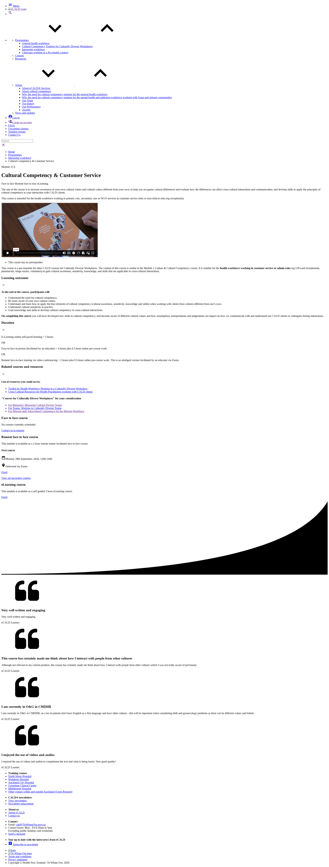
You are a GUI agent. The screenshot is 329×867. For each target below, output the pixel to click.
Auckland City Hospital (21, 782)
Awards (26, 109)
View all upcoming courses (16, 478)
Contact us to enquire (12, 430)
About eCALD (16, 812)
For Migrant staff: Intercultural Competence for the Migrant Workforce (46, 411)
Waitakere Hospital (18, 779)
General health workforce (36, 43)
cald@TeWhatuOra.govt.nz (31, 824)
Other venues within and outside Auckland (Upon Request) (40, 791)
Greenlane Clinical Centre (22, 785)
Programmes (22, 40)
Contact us (14, 815)
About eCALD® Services (36, 88)
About (19, 85)
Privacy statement (17, 859)
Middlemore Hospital (19, 788)
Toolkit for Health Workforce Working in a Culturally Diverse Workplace (47, 388)
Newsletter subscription (21, 803)
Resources (20, 58)
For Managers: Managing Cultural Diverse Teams (35, 405)
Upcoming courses (18, 128)
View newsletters (17, 800)
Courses (19, 55)
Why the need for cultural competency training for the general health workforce (64, 94)
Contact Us (14, 134)
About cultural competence (36, 91)
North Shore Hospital (19, 776)
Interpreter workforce (33, 49)
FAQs (11, 125)
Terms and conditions (19, 856)
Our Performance (31, 106)
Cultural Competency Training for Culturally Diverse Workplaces (57, 46)
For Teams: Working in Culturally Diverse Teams (35, 408)
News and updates (25, 112)
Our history (28, 103)
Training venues (17, 131)
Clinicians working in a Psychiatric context (45, 52)
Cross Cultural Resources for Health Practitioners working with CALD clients (50, 391)
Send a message (16, 833)
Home (11, 151)
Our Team (27, 100)
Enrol (4, 472)
